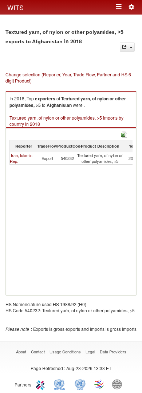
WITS (15, 7)
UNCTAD (61, 384)
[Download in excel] (124, 134)
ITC (41, 384)
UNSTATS (80, 384)
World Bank (118, 384)
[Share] (127, 47)
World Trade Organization (99, 384)
